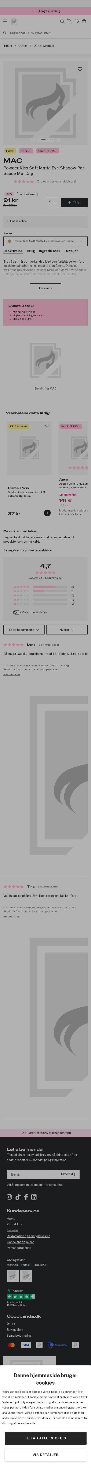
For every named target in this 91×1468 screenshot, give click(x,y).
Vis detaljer (46, 1455)
